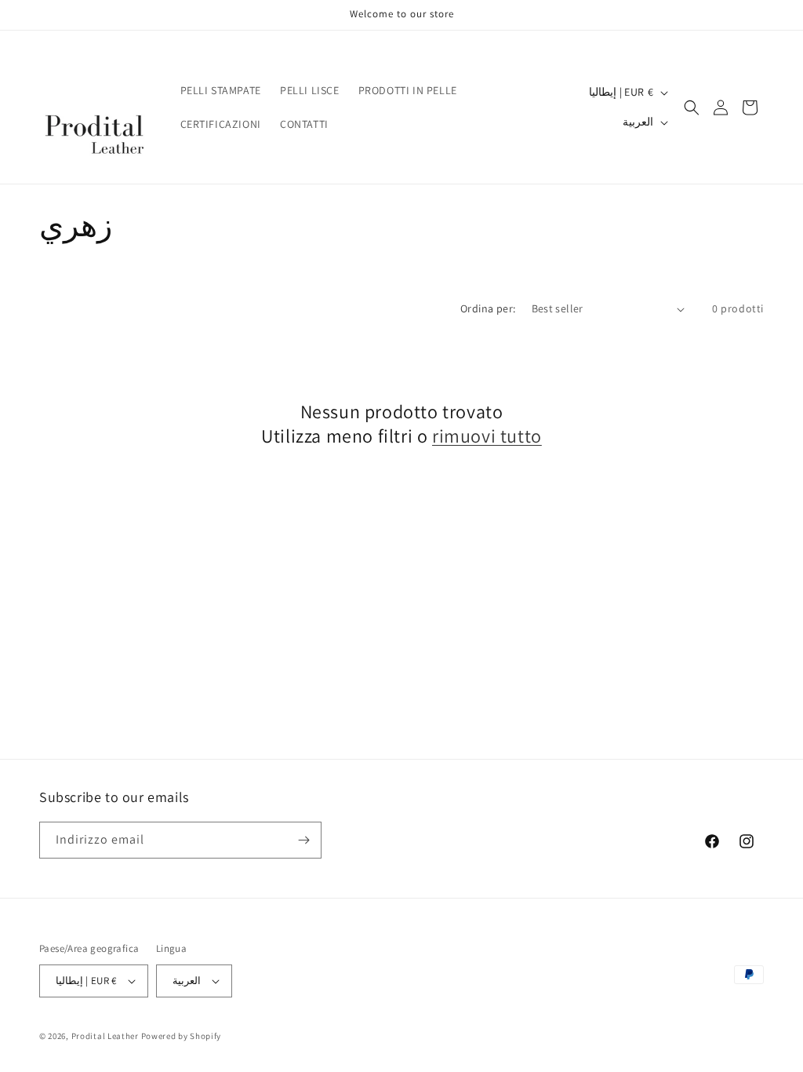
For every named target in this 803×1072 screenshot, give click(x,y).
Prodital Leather (105, 1035)
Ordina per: (487, 308)
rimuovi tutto (487, 436)
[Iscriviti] (303, 840)
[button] (691, 107)
